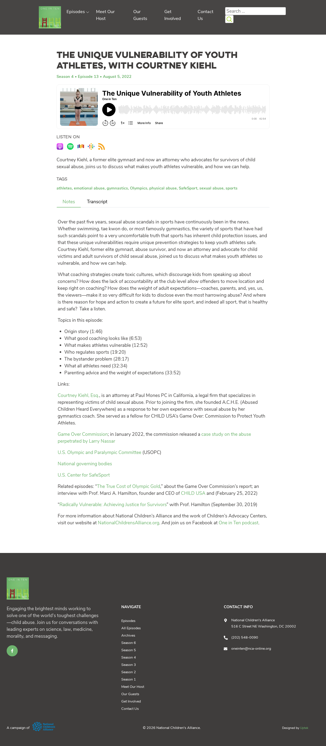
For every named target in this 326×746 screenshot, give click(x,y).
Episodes (76, 12)
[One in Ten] (50, 17)
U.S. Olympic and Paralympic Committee (99, 452)
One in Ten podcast (238, 523)
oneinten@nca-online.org (251, 648)
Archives (128, 635)
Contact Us (130, 708)
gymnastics (117, 188)
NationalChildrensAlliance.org (128, 523)
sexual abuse (211, 188)
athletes (64, 188)
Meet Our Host (132, 686)
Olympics (138, 188)
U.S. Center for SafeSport (84, 475)
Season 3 (128, 664)
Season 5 (128, 650)
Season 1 (128, 679)
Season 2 (128, 672)
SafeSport (188, 188)
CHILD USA (193, 493)
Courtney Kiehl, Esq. (78, 395)
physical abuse (163, 188)
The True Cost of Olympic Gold (128, 486)
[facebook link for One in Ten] (12, 650)
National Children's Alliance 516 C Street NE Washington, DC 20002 (263, 623)
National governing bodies (85, 464)
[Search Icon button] (229, 19)
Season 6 (128, 642)
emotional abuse (89, 188)
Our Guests (130, 694)
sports (232, 188)
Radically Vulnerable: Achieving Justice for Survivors (113, 504)
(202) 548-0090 (244, 637)
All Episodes (131, 628)
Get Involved (131, 701)
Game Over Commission (83, 434)
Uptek (304, 728)
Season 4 (65, 76)
